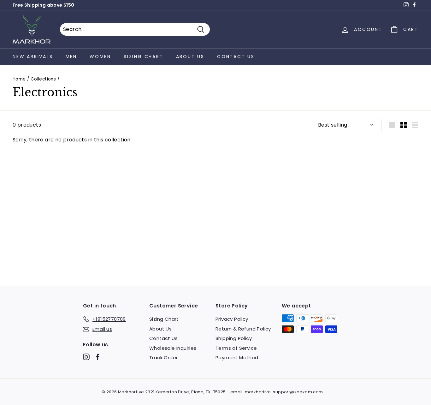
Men (71, 56)
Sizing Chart (143, 56)
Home (19, 79)
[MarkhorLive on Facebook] (97, 356)
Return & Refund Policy (243, 328)
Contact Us (236, 56)
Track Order (163, 357)
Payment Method (237, 357)
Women (100, 56)
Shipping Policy (234, 338)
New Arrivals (33, 56)
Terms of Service (236, 348)
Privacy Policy (232, 319)
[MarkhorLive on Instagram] (86, 356)
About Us (190, 56)
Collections (43, 79)
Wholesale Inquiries (173, 348)
